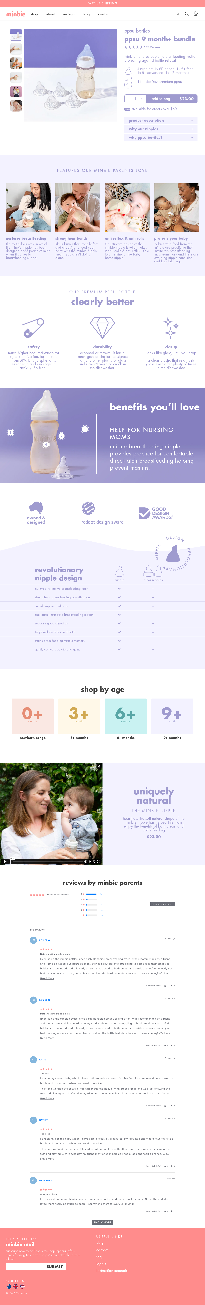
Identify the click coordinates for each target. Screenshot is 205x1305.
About (50, 14)
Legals (101, 1263)
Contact (104, 14)
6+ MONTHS (126, 738)
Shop (34, 14)
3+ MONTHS (79, 738)
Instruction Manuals (112, 1270)
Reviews (69, 14)
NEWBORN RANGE (33, 738)
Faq (99, 1257)
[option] (102, 3)
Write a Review (165, 904)
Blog (86, 14)
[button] (142, 47)
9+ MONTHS (172, 738)
